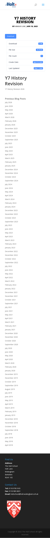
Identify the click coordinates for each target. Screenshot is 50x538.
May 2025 (9, 151)
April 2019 (9, 404)
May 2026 (9, 110)
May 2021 (9, 315)
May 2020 (9, 355)
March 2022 (9, 281)
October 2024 (10, 177)
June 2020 (9, 352)
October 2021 (10, 300)
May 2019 (9, 400)
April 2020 (9, 359)
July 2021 (8, 307)
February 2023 (10, 244)
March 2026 (9, 117)
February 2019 (10, 411)
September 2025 (11, 139)
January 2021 (10, 329)
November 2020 (11, 337)
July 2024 (8, 184)
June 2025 (9, 147)
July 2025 (8, 143)
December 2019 (11, 374)
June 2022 (9, 270)
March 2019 (9, 408)
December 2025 (11, 128)
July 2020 (8, 348)
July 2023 (8, 225)
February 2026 (10, 121)
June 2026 (9, 106)
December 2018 (11, 419)
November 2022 (11, 255)
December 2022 (11, 251)
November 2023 (11, 214)
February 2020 (10, 367)
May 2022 (9, 274)
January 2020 (10, 370)
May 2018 (9, 441)
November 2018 (11, 423)
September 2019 (11, 385)
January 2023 (10, 247)
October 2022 (10, 259)
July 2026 (8, 102)
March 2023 (9, 240)
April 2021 (9, 318)
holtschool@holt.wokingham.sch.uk (24, 494)
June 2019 (9, 396)
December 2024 (11, 169)
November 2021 (11, 296)
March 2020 (9, 363)
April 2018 (9, 445)
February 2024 (10, 203)
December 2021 (11, 292)
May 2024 (9, 192)
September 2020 (11, 344)
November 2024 (11, 173)
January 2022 (10, 288)
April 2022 (9, 277)
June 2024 (9, 188)
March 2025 (9, 158)
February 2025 (10, 162)
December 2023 (11, 210)
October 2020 (10, 341)
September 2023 (11, 221)
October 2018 (10, 426)
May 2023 (9, 233)
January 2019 (10, 415)
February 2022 (10, 285)
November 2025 (11, 132)
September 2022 (11, 262)
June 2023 (9, 229)
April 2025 (9, 154)
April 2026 (9, 113)
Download (10, 36)
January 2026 (10, 125)
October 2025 (10, 136)
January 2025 (10, 166)
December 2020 (11, 333)
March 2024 (9, 199)
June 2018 (9, 437)
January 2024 (10, 207)
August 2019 (10, 389)
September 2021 (11, 303)
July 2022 (8, 266)
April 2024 (9, 195)
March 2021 (9, 322)
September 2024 (11, 180)
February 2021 (10, 326)
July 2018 (8, 434)
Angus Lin (20, 26)
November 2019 (11, 378)
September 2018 (11, 430)
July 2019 (8, 393)
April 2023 (9, 236)
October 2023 (10, 218)
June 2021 (9, 311)
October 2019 (10, 382)
